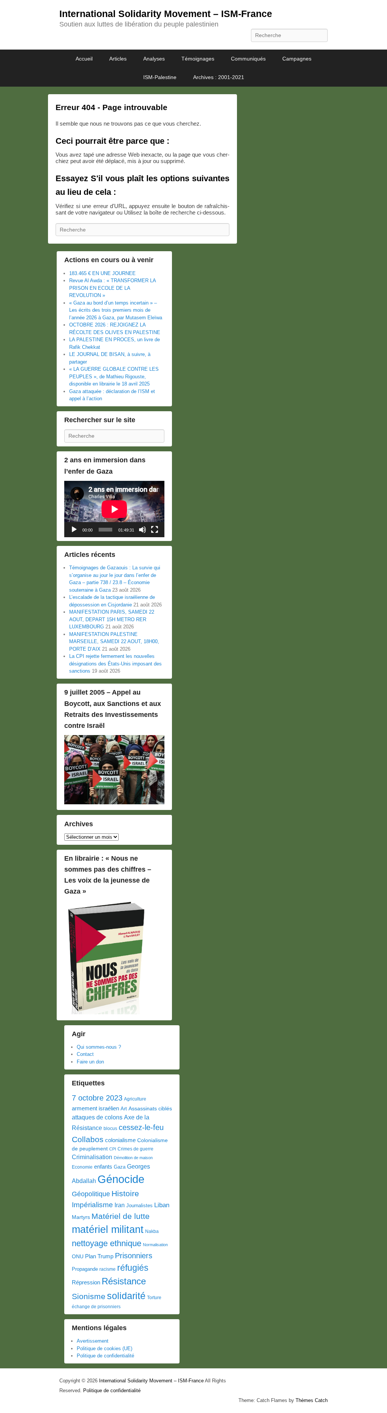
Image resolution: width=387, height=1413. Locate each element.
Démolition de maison (133, 1157)
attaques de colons (97, 1117)
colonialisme (120, 1140)
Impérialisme (92, 1205)
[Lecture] (74, 529)
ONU (78, 1256)
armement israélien (95, 1108)
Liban (161, 1205)
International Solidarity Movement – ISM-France (165, 13)
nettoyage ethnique (106, 1243)
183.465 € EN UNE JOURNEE (102, 273)
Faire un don (90, 1062)
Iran (120, 1205)
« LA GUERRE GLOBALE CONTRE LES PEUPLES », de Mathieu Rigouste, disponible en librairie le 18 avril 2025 (114, 376)
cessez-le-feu (141, 1127)
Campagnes (296, 59)
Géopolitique (91, 1194)
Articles (118, 59)
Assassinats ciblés (150, 1108)
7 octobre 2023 (97, 1098)
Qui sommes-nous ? (99, 1047)
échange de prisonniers (96, 1306)
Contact (85, 1054)
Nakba (152, 1231)
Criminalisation (92, 1157)
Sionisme (88, 1296)
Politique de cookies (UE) (104, 1348)
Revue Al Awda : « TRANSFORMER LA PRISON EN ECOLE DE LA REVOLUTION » (112, 288)
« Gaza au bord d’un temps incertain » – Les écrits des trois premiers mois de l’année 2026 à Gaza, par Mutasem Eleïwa (115, 310)
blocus (110, 1128)
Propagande (85, 1269)
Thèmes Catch (312, 1400)
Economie (82, 1167)
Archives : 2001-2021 (218, 77)
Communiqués (248, 59)
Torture (154, 1297)
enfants (103, 1167)
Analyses (154, 59)
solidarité (126, 1295)
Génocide (121, 1179)
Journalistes (139, 1205)
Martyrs (81, 1217)
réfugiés (133, 1268)
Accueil (84, 59)
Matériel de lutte (120, 1216)
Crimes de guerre (135, 1149)
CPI (112, 1149)
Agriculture (135, 1099)
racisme (107, 1269)
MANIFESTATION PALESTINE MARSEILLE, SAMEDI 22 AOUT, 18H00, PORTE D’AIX (114, 641)
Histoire (125, 1193)
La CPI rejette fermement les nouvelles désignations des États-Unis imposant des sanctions (115, 663)
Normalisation (155, 1244)
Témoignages (197, 59)
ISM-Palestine (159, 77)
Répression (86, 1282)
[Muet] (142, 529)
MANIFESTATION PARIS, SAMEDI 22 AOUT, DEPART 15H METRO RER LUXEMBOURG (111, 619)
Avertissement (92, 1341)
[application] (114, 509)
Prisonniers (133, 1255)
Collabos (88, 1139)
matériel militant (108, 1229)
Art (124, 1108)
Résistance (124, 1281)
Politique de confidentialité (105, 1356)
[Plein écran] (154, 529)
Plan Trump (99, 1256)
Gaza (119, 1167)
